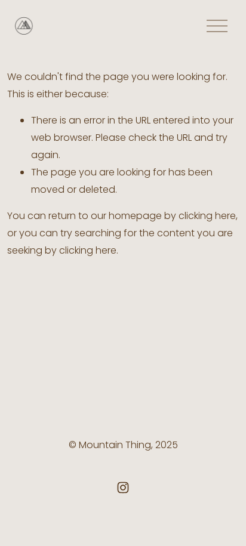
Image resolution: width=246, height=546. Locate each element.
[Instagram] (123, 487)
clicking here (207, 216)
